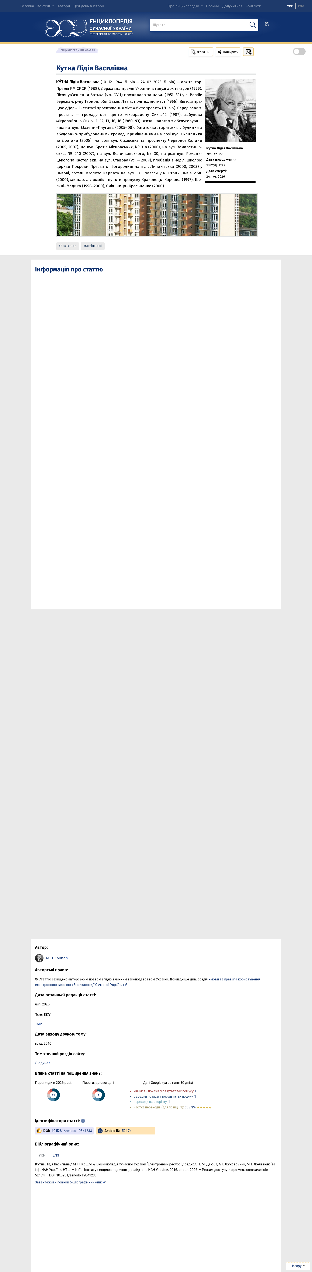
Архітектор (68, 246)
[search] (266, 25)
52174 (126, 1131)
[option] (301, 6)
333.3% (198, 1107)
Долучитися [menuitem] (232, 6)
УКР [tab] (42, 1155)
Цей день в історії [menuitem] (88, 6)
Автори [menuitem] (64, 6)
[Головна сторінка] (66, 27)
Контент (44, 6)
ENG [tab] (56, 1155)
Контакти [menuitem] (253, 6)
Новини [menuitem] (212, 6)
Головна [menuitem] (27, 6)
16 (37, 1024)
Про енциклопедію (184, 6)
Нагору (296, 1266)
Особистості (93, 246)
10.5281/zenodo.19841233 (72, 1131)
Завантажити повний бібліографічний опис (69, 1182)
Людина (41, 1063)
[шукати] (252, 25)
